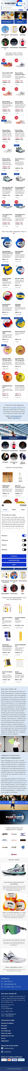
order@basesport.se (10, 1014)
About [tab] (23, 509)
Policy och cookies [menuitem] (6, 1033)
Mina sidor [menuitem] (4, 1025)
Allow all (14, 556)
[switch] (24, 540)
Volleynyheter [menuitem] (5, 1041)
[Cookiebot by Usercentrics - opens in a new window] (20, 505)
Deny (14, 564)
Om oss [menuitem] (3, 1038)
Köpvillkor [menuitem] (4, 1028)
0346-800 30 (9, 1015)
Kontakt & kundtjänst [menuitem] (7, 1023)
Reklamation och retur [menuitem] (7, 1035)
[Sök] (25, 8)
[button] (2, 3)
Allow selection (14, 560)
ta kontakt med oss (16, 407)
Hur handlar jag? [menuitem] (6, 1030)
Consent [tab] (5, 509)
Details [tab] (14, 509)
